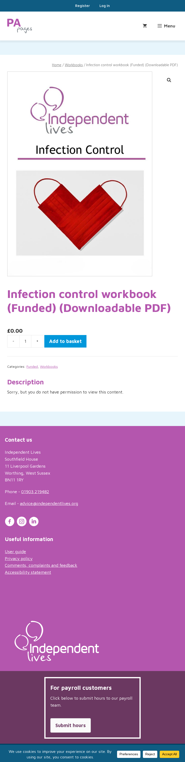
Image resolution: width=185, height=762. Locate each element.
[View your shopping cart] (144, 26)
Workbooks (74, 65)
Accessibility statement (28, 572)
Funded (32, 366)
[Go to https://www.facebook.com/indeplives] (9, 522)
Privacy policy (19, 558)
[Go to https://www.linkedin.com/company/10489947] (34, 522)
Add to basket (65, 341)
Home (56, 65)
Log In (104, 6)
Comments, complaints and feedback (41, 565)
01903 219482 (35, 491)
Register (82, 6)
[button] (169, 80)
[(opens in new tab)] (56, 659)
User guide (15, 551)
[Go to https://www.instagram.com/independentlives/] (21, 522)
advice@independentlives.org (49, 503)
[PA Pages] (19, 26)
